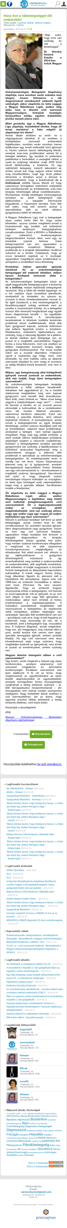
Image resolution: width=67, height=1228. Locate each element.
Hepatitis (36, 1134)
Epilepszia (31, 1131)
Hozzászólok (42, 734)
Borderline (39, 1119)
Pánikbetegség (36, 1144)
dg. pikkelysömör (15, 788)
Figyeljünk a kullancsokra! (20, 982)
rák (19, 1149)
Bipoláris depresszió (18, 1119)
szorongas (50, 1152)
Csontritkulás (41, 1123)
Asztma (53, 1116)
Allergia (24, 1116)
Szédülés (12, 1155)
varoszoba (9, 29)
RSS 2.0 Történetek (38, 1163)
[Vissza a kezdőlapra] (33, 4)
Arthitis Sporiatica (15, 870)
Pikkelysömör (14, 1145)
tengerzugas (14, 810)
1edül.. (18, 1113)
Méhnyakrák (9, 25)
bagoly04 (26, 1029)
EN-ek (23, 1068)
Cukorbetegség (16, 1126)
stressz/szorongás (17, 1152)
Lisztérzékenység (14, 1138)
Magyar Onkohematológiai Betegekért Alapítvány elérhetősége (33, 718)
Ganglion (24, 1134)
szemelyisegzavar (36, 1152)
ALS (9, 874)
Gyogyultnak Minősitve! (18, 796)
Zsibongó (29, 1155)
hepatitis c (48, 1135)
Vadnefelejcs (38, 796)
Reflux (53, 1145)
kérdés (10, 792)
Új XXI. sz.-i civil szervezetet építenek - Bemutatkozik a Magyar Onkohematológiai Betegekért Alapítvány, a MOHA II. (34, 949)
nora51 (11, 820)
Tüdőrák (20, 25)
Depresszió (17, 1130)
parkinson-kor (51, 1140)
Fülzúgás (13, 1134)
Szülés (21, 1155)
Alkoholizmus (13, 1116)
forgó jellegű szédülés (52, 1131)
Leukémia (21, 23)
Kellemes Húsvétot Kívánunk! (21, 985)
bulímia (33, 1123)
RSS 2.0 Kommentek (38, 1166)
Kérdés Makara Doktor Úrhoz (21, 898)
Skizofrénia (44, 1148)
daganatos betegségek (38, 1126)
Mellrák (30, 23)
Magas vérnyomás (30, 1138)
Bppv (25, 1123)
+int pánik (11, 1113)
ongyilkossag (36, 1141)
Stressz (56, 1149)
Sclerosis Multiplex (29, 1149)
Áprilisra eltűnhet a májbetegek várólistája (28, 1013)
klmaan (29, 788)
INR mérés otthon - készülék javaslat (25, 1017)
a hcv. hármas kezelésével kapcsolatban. (39, 1113)
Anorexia (45, 1116)
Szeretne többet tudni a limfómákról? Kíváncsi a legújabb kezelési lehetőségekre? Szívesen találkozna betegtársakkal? (34, 1006)
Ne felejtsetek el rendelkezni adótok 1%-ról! (28, 964)
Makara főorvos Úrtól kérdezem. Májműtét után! (30, 834)
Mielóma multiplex (43, 23)
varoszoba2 (27, 1042)
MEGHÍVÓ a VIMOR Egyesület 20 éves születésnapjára (35, 920)
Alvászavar (34, 1115)
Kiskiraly (36, 799)
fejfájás (39, 1131)
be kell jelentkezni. (49, 764)
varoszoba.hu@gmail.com (36, 1192)
